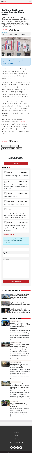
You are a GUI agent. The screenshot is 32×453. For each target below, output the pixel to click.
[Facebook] (11, 447)
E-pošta (6, 253)
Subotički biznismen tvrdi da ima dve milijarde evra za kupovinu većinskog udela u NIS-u (19, 296)
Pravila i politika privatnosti (16, 442)
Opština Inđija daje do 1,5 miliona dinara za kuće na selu (20, 303)
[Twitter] (14, 447)
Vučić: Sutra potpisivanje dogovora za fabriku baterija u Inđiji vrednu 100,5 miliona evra (20, 310)
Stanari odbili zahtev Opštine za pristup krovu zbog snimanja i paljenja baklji (20, 346)
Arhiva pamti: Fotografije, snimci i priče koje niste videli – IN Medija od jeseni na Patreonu (20, 325)
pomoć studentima (8, 148)
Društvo (4, 33)
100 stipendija (22, 122)
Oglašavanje (16, 439)
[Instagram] (17, 447)
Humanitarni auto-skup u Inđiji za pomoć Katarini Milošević (19, 404)
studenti (14, 146)
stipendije (6, 146)
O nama (16, 429)
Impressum (16, 432)
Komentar (6, 259)
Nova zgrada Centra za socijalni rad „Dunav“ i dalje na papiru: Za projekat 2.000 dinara (20, 386)
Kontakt (16, 435)
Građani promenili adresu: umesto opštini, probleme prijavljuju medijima (19, 365)
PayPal (16, 163)
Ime (4, 247)
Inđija (19, 148)
